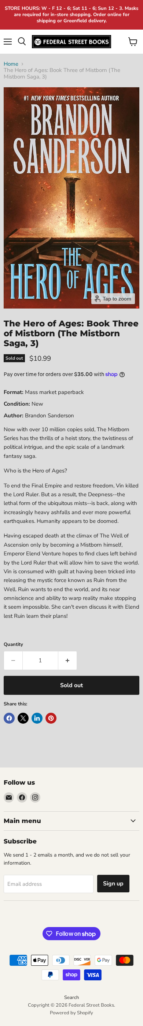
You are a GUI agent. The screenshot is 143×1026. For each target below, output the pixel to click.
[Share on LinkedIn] (37, 718)
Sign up (113, 884)
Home (11, 64)
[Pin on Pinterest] (50, 718)
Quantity (13, 644)
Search (71, 997)
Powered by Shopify (71, 1013)
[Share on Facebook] (9, 718)
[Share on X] (23, 718)
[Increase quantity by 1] (67, 660)
